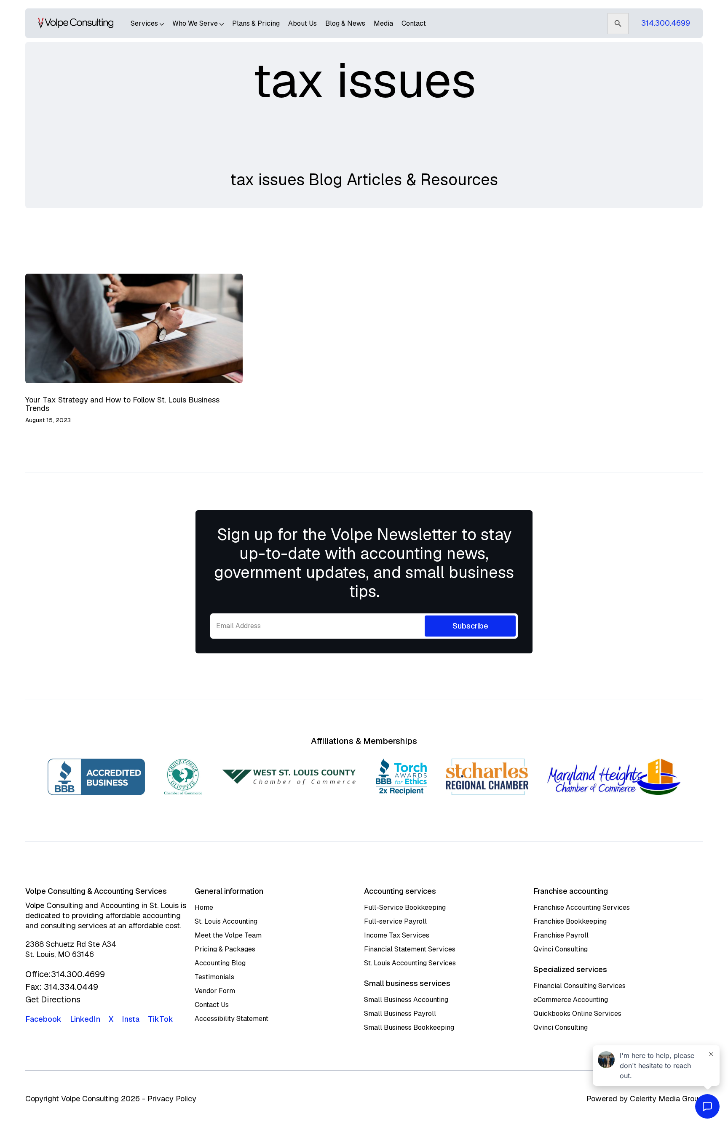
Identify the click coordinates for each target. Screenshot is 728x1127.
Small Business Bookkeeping (409, 1027)
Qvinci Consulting (560, 949)
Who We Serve (195, 23)
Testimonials (214, 976)
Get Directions (52, 999)
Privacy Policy (171, 1098)
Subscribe (470, 626)
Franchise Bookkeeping (570, 921)
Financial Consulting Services (579, 985)
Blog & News (345, 23)
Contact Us (212, 1004)
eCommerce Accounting (570, 999)
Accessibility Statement (231, 1018)
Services (145, 23)
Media (383, 23)
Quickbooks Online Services (577, 1013)
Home (204, 907)
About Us (302, 23)
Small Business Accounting (406, 999)
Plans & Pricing (256, 23)
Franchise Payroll (561, 935)
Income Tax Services (396, 935)
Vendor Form (215, 990)
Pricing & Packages (225, 949)
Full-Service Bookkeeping (405, 907)
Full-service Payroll (395, 921)
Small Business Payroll (400, 1013)
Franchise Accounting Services (581, 907)
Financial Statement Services (409, 949)
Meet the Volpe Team (228, 935)
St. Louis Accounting (226, 921)
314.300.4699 (665, 23)
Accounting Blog (220, 963)
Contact (413, 23)
